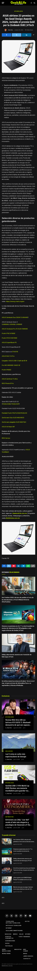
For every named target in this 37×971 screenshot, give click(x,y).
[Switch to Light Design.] (31, 3)
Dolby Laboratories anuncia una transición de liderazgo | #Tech (16, 655)
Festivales (8, 946)
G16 (16, 351)
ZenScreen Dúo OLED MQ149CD (13, 417)
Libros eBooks (28, 956)
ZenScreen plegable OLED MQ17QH (14, 422)
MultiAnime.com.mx (13, 518)
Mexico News (6, 951)
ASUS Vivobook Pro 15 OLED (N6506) (15, 329)
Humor (25, 951)
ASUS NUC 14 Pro (8, 356)
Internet (9, 928)
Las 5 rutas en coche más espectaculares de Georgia (15, 755)
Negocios (8, 934)
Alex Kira (10, 30)
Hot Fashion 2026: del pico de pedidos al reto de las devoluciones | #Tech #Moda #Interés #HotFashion (17, 599)
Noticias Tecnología (13, 923)
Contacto (26, 958)
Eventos (8, 936)
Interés (27, 934)
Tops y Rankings (24, 936)
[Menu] (3, 3)
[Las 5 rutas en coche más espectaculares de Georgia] (18, 742)
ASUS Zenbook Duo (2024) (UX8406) (15, 317)
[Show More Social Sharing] (33, 35)
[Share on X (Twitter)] (16, 35)
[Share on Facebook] (6, 35)
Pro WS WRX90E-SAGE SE (11, 365)
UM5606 (5, 324)
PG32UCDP (15, 404)
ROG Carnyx (6, 438)
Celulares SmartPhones (14, 930)
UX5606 (19, 324)
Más (24, 949)
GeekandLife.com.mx (19, 513)
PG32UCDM (6, 404)
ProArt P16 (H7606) (8, 333)
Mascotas (17, 949)
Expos (7, 943)
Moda (25, 953)
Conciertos (9, 938)
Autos (27, 921)
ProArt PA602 (6, 370)
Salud (21, 934)
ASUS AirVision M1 (8, 427)
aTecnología (18, 11)
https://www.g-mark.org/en (15, 301)
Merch (15, 934)
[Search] (34, 3)
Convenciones (10, 940)
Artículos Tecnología (13, 925)
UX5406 (12, 324)
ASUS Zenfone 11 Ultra (10, 379)
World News (6, 953)
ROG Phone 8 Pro (8, 383)
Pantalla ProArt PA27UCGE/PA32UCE (14, 413)
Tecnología (10, 921)
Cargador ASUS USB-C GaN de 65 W (14, 361)
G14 (13, 351)
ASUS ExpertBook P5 (9, 342)
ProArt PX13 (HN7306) (9, 338)
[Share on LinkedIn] (26, 35)
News (4, 949)
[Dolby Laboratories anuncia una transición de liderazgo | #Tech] (18, 643)
